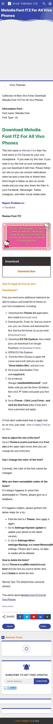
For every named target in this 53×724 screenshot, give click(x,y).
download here (28, 317)
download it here (31, 348)
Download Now (26, 271)
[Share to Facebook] (20, 616)
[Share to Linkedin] (40, 616)
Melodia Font (29, 150)
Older (44, 626)
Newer (9, 626)
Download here (17, 335)
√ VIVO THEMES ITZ (23, 3)
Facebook (9, 207)
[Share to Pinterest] (33, 616)
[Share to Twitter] (26, 616)
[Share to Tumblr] (47, 616)
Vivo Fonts (8, 606)
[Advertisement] (26, 49)
